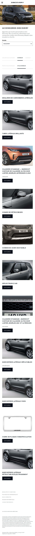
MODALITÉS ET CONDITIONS (9, 492)
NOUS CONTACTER (6, 497)
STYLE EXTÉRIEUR (21, 65)
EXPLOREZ (7, 101)
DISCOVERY (7, 43)
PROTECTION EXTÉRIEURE (8, 65)
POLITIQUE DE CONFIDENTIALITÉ (10, 494)
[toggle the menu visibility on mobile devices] (2, 2)
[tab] (8, 58)
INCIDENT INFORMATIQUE (8, 499)
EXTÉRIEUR (20, 57)
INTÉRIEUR (27, 57)
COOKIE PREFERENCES (7, 502)
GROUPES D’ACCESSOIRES (8, 57)
